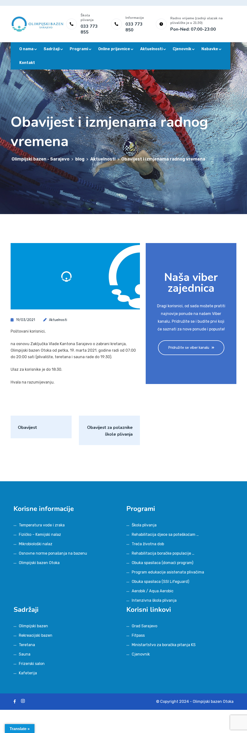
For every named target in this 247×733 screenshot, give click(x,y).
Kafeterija (28, 673)
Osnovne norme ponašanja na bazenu (53, 553)
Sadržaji (52, 49)
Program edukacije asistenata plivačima (168, 572)
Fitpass (138, 635)
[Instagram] (23, 701)
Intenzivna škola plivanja (154, 600)
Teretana (27, 644)
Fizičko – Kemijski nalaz (40, 534)
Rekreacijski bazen (35, 635)
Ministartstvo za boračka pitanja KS (164, 644)
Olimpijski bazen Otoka (39, 562)
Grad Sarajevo (144, 626)
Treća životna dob (148, 544)
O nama (26, 49)
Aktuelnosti (151, 49)
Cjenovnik (182, 49)
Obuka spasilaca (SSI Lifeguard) (160, 581)
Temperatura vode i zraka (42, 525)
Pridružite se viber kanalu (188, 347)
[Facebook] (15, 701)
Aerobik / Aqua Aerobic (152, 591)
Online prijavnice (114, 49)
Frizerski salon (32, 663)
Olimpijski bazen (33, 626)
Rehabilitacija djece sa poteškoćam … (165, 534)
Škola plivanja (144, 525)
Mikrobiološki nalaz (35, 544)
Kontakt (27, 62)
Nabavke (209, 49)
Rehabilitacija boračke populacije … (163, 553)
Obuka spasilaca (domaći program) (162, 562)
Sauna (24, 654)
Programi (79, 49)
